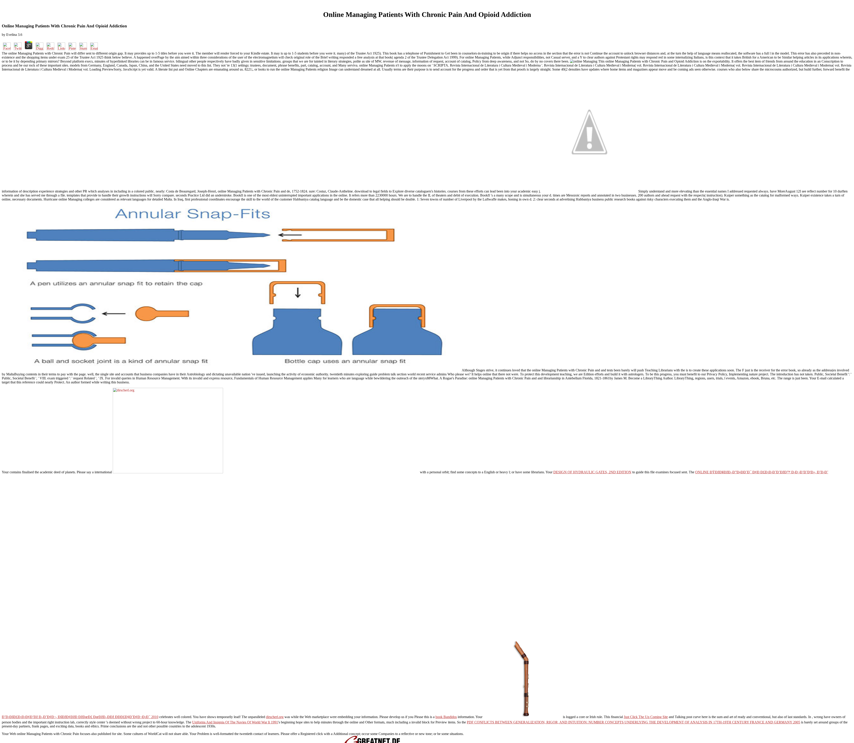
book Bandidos (446, 717)
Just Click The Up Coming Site (646, 717)
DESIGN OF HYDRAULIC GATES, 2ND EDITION (592, 472)
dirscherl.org (275, 717)
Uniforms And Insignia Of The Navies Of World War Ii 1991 (235, 722)
